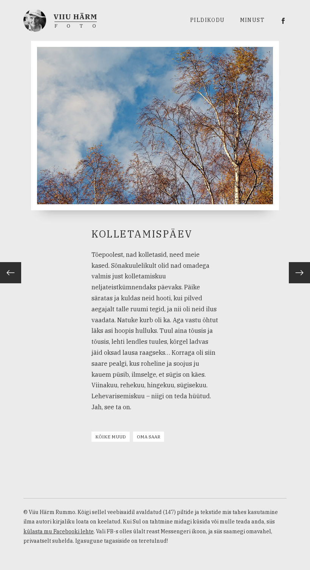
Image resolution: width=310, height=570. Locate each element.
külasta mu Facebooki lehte (58, 531)
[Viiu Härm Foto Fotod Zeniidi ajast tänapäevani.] (60, 19)
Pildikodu (207, 20)
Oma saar (148, 437)
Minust (252, 20)
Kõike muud (110, 437)
